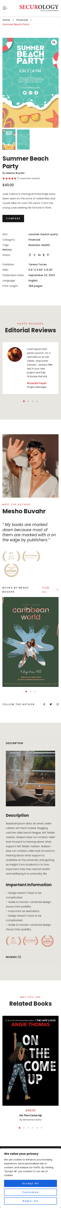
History (7, 250)
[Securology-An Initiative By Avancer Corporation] (39, 8)
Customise (30, 1192)
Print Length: (10, 286)
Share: (6, 255)
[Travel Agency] (30, 642)
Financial (34, 240)
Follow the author (18, 704)
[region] (30, 1178)
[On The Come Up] (30, 1061)
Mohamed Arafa (32, 1119)
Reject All (30, 1201)
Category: (8, 240)
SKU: (5, 234)
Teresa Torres (37, 264)
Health (45, 245)
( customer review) (28, 178)
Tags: (5, 245)
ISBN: (5, 270)
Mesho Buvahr (15, 173)
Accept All (30, 1183)
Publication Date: (13, 275)
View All (46, 589)
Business (34, 245)
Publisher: (8, 264)
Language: (8, 280)
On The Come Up (30, 1115)
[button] (54, 42)
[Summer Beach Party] (30, 466)
